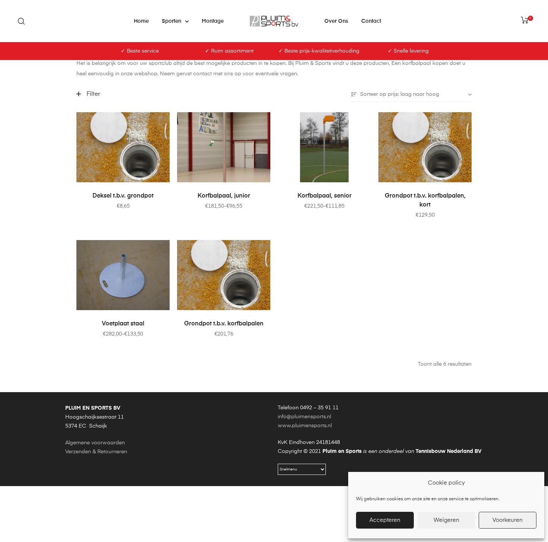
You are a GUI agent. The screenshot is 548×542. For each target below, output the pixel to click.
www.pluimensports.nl (305, 425)
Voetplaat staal (123, 324)
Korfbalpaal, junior (224, 196)
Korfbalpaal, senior (324, 196)
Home (141, 21)
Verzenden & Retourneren (96, 451)
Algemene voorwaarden (95, 442)
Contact (371, 21)
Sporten (171, 21)
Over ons (336, 21)
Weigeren (446, 520)
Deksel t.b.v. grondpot (123, 196)
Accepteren (384, 520)
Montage (213, 21)
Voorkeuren (507, 520)
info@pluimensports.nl (304, 416)
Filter (93, 94)
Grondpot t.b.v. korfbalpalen (224, 324)
